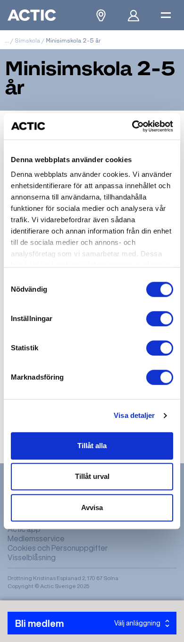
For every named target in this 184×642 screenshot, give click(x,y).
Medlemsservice (36, 538)
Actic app (24, 529)
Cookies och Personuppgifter (58, 548)
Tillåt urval (92, 476)
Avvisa (92, 507)
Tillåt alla (92, 446)
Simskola (27, 40)
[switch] (159, 318)
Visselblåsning (32, 557)
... (7, 40)
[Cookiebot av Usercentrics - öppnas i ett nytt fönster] (132, 126)
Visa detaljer (134, 415)
